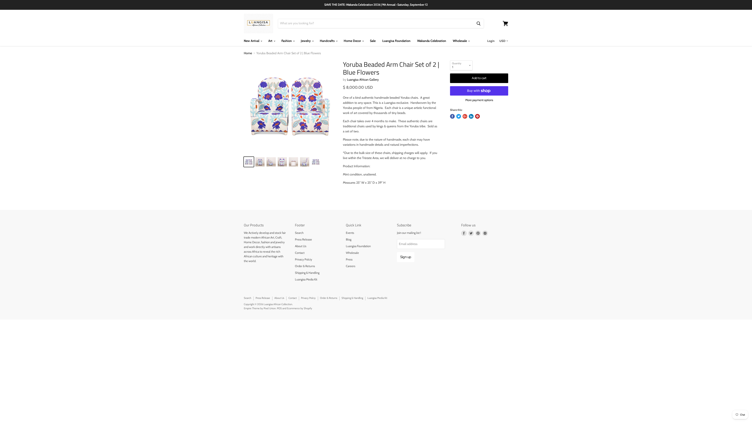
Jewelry (306, 41)
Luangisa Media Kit (306, 279)
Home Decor (353, 41)
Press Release (303, 239)
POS (279, 308)
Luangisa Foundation (396, 41)
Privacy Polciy (303, 259)
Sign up (405, 257)
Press (349, 259)
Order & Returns (305, 266)
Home (248, 53)
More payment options (479, 100)
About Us (300, 246)
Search (299, 233)
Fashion (287, 41)
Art (270, 41)
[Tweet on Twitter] (458, 116)
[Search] (478, 23)
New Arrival (252, 41)
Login (490, 41)
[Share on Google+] (465, 116)
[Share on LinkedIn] (471, 116)
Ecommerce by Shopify (299, 308)
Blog (348, 239)
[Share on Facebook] (452, 116)
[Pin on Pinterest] (477, 116)
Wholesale (460, 41)
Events (350, 233)
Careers (350, 266)
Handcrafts (327, 41)
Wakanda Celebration (431, 41)
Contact (300, 253)
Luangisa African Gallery (363, 79)
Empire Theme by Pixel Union (260, 308)
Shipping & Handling (307, 273)
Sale (373, 41)
